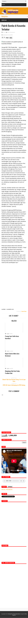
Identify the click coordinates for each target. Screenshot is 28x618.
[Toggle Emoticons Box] (2, 395)
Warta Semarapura (11, 32)
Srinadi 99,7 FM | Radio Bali (14, 613)
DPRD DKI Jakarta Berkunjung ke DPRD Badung (14, 385)
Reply (4, 32)
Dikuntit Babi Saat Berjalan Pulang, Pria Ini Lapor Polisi (14, 380)
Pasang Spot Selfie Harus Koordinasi (12, 337)
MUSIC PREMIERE (7, 489)
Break (4, 20)
